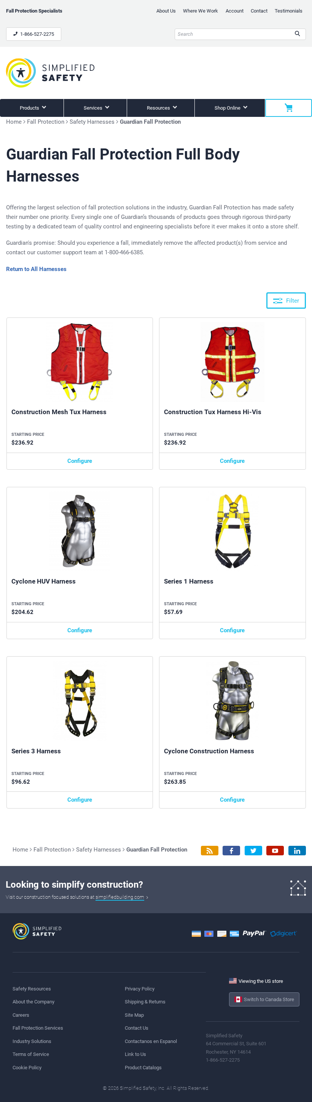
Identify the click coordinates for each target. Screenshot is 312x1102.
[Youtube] (275, 850)
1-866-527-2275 (36, 34)
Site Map (134, 1015)
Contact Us (136, 1028)
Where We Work (200, 11)
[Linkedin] (297, 850)
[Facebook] (231, 850)
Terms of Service (31, 1054)
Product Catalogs (143, 1067)
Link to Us (135, 1054)
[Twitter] (253, 850)
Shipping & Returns (145, 1002)
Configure (79, 461)
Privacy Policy (139, 989)
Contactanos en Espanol (151, 1041)
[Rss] (209, 850)
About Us (166, 11)
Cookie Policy (27, 1067)
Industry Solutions (32, 1041)
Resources (159, 108)
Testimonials (288, 11)
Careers (21, 1015)
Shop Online (228, 108)
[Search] (297, 34)
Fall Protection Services (38, 1028)
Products (30, 108)
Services (93, 108)
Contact (259, 11)
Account (235, 11)
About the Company (33, 1002)
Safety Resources (32, 989)
